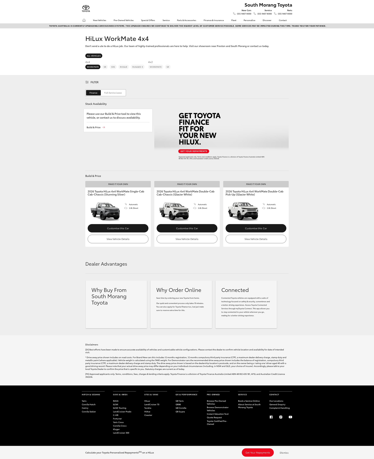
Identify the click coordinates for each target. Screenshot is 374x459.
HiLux (147, 400)
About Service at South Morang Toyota (249, 406)
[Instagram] (281, 417)
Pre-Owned (213, 394)
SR (105, 66)
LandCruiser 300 (121, 432)
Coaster (148, 415)
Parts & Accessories (186, 20)
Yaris (84, 400)
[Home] (84, 20)
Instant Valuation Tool (217, 413)
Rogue (123, 66)
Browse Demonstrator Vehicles (218, 409)
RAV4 (115, 400)
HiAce (147, 411)
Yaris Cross (118, 422)
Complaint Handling (279, 407)
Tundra (147, 407)
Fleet (233, 20)
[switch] (105, 92)
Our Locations (276, 400)
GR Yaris (180, 400)
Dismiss (284, 452)
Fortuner (117, 418)
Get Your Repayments (257, 452)
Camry (85, 407)
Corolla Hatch (89, 404)
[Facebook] (271, 417)
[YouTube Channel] (290, 417)
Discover (267, 20)
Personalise (249, 20)
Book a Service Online (249, 400)
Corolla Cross (120, 425)
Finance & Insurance (214, 20)
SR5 (113, 66)
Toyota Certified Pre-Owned (217, 422)
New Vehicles (99, 20)
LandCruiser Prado (122, 411)
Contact (283, 20)
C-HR (115, 415)
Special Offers (148, 20)
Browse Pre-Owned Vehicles (216, 402)
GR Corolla (181, 407)
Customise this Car (118, 228)
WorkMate (93, 66)
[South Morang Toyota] (86, 8)
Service (166, 20)
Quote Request (214, 417)
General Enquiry (277, 404)
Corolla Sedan (89, 411)
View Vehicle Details (118, 238)
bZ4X (115, 404)
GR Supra (180, 411)
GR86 (178, 404)
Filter (95, 82)
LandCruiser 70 (151, 404)
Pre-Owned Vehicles (124, 20)
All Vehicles (94, 55)
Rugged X (137, 66)
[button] (96, 127)
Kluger (116, 429)
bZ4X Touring (119, 407)
